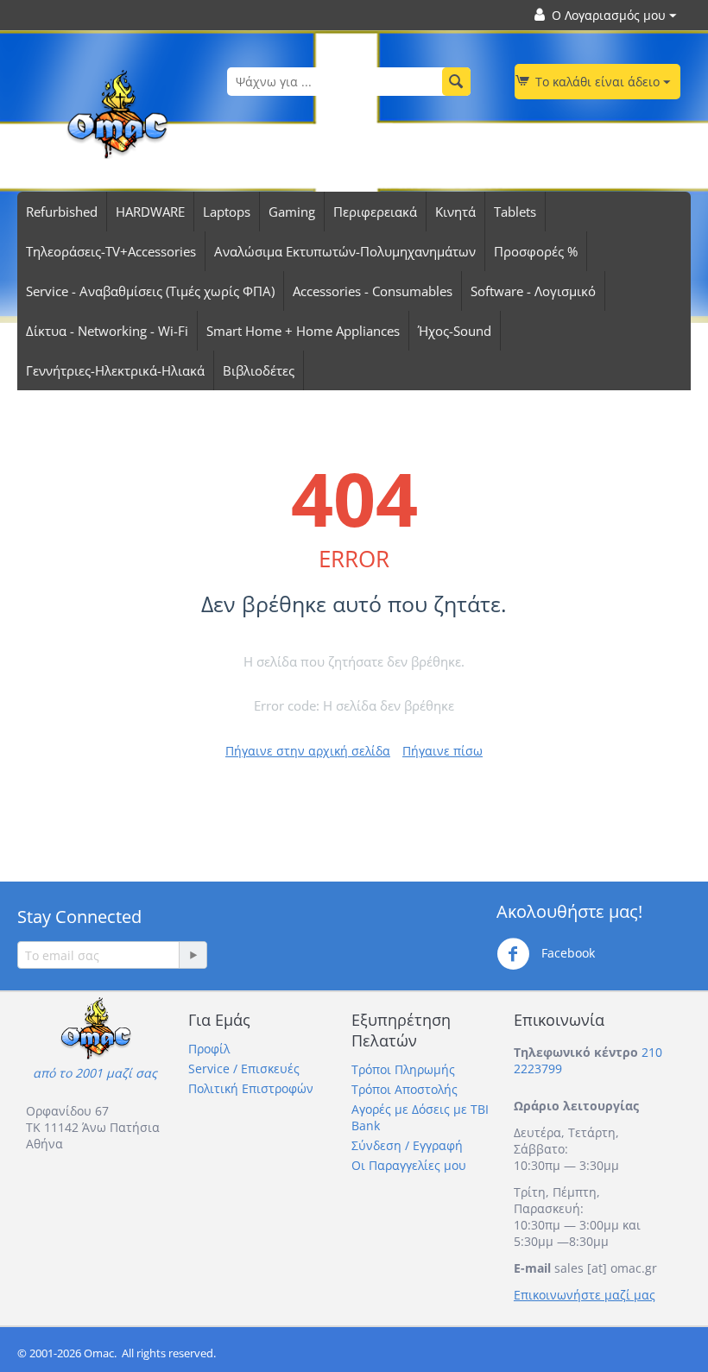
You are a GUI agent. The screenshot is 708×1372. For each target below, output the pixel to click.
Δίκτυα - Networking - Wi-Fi (107, 330)
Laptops (226, 211)
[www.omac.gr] (117, 112)
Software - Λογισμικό (533, 291)
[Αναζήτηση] (456, 81)
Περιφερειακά (375, 211)
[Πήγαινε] (192, 955)
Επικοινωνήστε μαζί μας (584, 1295)
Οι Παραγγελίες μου (408, 1165)
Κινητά (455, 211)
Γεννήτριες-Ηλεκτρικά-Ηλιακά (115, 370)
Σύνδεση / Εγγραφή (407, 1145)
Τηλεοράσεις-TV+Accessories (111, 251)
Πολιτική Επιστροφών (250, 1088)
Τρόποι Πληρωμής (403, 1069)
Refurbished (62, 211)
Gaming (292, 211)
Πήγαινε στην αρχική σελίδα (307, 751)
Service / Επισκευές (244, 1068)
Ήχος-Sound (454, 330)
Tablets (515, 211)
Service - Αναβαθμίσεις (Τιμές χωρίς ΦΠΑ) (150, 291)
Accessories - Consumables (372, 291)
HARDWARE (150, 211)
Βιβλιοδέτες (258, 370)
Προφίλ (209, 1048)
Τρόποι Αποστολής (404, 1089)
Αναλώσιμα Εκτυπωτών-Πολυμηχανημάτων (345, 251)
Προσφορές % (536, 251)
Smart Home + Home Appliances (303, 330)
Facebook (566, 953)
